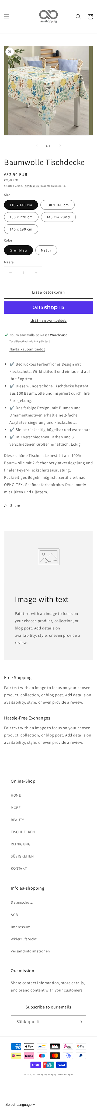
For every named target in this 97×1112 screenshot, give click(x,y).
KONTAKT (19, 868)
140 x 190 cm (21, 229)
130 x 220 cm (21, 217)
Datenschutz (22, 902)
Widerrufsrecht (24, 939)
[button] (7, 17)
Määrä (9, 262)
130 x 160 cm (57, 204)
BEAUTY (17, 819)
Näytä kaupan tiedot (27, 349)
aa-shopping (40, 1074)
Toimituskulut (31, 186)
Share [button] (15, 505)
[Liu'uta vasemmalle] (37, 146)
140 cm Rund (58, 217)
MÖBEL (17, 807)
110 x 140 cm (21, 204)
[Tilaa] (80, 1021)
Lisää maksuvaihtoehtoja (48, 320)
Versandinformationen (30, 951)
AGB (14, 914)
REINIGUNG (20, 844)
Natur (46, 250)
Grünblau (18, 250)
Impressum (20, 926)
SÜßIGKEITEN (22, 856)
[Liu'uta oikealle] (60, 146)
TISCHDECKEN (23, 831)
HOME (16, 795)
